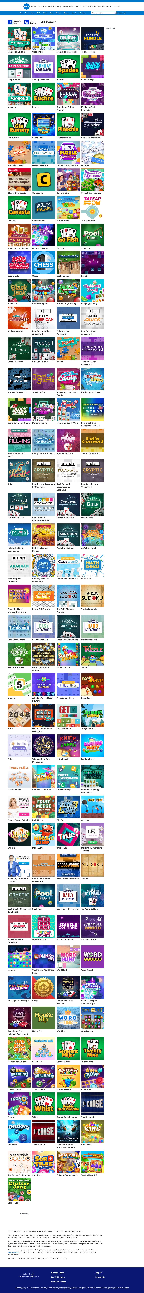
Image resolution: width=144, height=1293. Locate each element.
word (45, 13)
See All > (117, 6)
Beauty (59, 6)
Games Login (121, 13)
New (99, 6)
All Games (82, 13)
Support (98, 1273)
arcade (74, 13)
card (51, 13)
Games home (24, 13)
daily (39, 13)
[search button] (115, 12)
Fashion (33, 6)
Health (82, 6)
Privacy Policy (58, 1273)
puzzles (58, 13)
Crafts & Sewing (91, 6)
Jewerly (65, 6)
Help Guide (99, 1277)
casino (66, 13)
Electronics (51, 6)
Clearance (109, 6)
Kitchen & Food (74, 6)
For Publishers (58, 1277)
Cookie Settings (58, 1282)
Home (45, 6)
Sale (103, 6)
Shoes (40, 6)
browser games (13, 1252)
